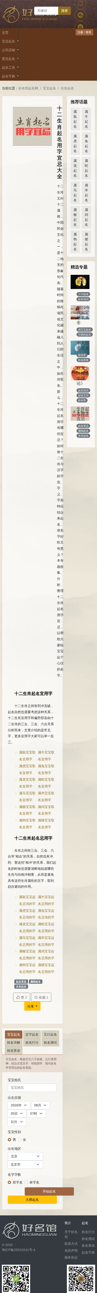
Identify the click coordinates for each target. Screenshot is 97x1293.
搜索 (64, 11)
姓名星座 (83, 360)
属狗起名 (75, 241)
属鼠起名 (75, 119)
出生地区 (14, 1149)
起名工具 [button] (9, 67)
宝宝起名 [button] (9, 41)
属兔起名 (86, 143)
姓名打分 (32, 1042)
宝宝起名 (49, 88)
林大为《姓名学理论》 (83, 376)
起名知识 (83, 299)
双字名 (18, 1182)
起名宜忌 (21, 981)
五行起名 (50, 1034)
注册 (80, 32)
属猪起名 (86, 241)
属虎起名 (75, 143)
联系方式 (71, 1244)
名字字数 (14, 1174)
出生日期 (14, 1098)
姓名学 (82, 355)
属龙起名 (75, 168)
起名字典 (88, 1252)
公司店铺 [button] (9, 50)
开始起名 (49, 1191)
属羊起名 (86, 192)
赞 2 (23, 997)
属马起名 (75, 192)
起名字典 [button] (9, 76)
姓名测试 (50, 1042)
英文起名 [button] (9, 59)
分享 (31, 1006)
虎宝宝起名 (84, 329)
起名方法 (83, 395)
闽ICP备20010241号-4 (18, 1250)
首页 (5, 32)
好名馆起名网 (28, 88)
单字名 (34, 1182)
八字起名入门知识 (83, 282)
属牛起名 (86, 119)
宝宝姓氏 (14, 1080)
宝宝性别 (14, 1132)
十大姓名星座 (83, 345)
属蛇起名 (86, 168)
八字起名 (83, 294)
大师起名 (32, 1199)
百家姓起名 (84, 334)
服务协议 (71, 1257)
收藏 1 (43, 997)
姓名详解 (13, 1042)
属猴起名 (75, 217)
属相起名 (35, 981)
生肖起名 (67, 88)
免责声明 (71, 1250)
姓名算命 (13, 1050)
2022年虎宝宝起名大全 (83, 315)
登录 (88, 32)
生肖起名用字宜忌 (83, 413)
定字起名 (32, 1034)
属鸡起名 (86, 217)
